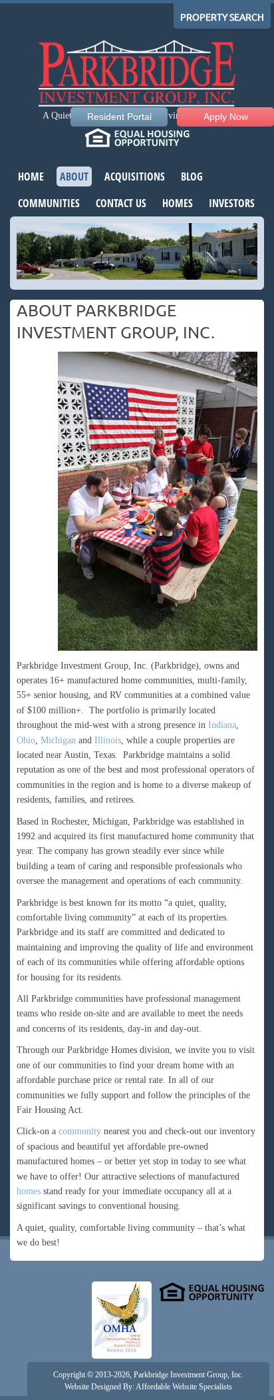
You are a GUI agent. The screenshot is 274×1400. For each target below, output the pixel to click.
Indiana (222, 725)
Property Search (222, 17)
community (80, 1131)
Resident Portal (119, 116)
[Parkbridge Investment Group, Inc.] (137, 75)
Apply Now (226, 116)
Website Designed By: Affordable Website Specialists (148, 1386)
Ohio (26, 740)
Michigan (58, 740)
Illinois (107, 740)
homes (29, 1191)
